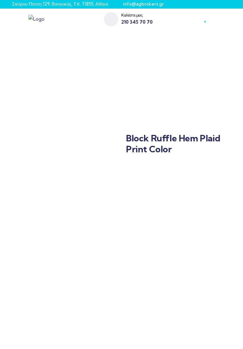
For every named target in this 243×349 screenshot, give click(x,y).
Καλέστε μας (132, 15)
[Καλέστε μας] (111, 19)
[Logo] (36, 19)
